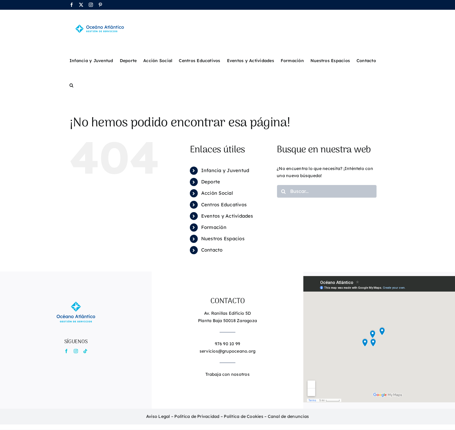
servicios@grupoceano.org (228, 351)
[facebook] (66, 351)
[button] (71, 84)
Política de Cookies (243, 416)
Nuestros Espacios (223, 239)
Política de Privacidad (196, 416)
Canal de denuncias (288, 416)
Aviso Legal (158, 416)
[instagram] (76, 351)
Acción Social (217, 193)
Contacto (212, 250)
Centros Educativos (224, 205)
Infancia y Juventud (225, 170)
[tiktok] (85, 351)
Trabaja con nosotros (227, 374)
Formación (213, 227)
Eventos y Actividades (227, 216)
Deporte (210, 182)
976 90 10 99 (227, 343)
